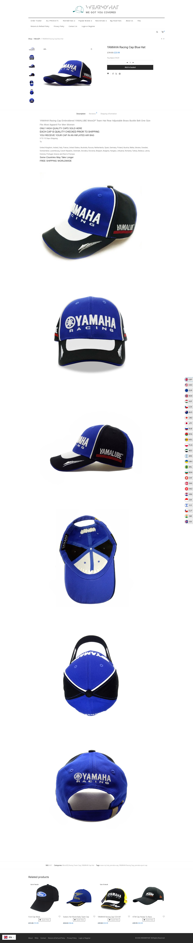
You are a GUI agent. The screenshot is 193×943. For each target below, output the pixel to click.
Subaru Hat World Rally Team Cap (76, 917)
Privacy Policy (72, 938)
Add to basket (130, 67)
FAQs (36, 938)
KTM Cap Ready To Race (142, 917)
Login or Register (84, 938)
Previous (42, 73)
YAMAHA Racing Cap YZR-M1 (109, 917)
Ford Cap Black (34, 917)
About (30, 938)
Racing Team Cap (75, 865)
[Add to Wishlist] (109, 74)
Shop (30, 39)
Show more (33, 923)
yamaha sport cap (141, 865)
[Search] (157, 32)
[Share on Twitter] (116, 74)
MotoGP (37, 39)
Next (91, 73)
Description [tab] (80, 114)
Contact (43, 938)
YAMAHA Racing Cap (126, 865)
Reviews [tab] (93, 113)
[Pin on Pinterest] (120, 74)
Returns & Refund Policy (56, 938)
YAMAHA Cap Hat (88, 865)
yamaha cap (114, 865)
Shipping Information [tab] (109, 114)
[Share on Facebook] (112, 74)
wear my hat (104, 865)
